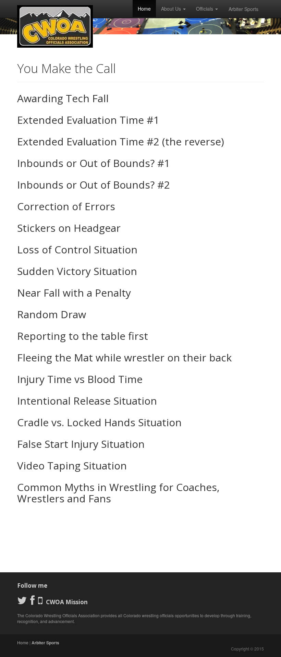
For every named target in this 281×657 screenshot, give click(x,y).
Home (144, 8)
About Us (171, 8)
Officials (205, 8)
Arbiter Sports (243, 8)
